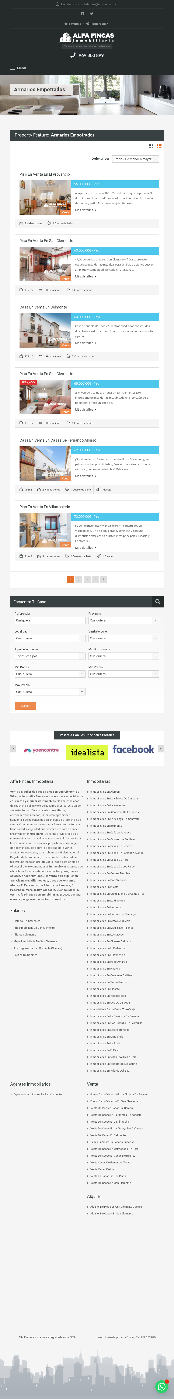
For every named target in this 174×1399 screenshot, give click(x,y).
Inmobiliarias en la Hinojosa (107, 900)
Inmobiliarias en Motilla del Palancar (112, 927)
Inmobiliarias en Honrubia (106, 907)
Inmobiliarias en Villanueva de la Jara (113, 1057)
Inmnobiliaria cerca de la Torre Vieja (112, 1009)
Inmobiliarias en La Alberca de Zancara (114, 798)
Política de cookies (25, 955)
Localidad (21, 631)
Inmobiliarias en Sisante (105, 989)
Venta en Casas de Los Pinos (108, 1176)
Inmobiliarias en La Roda (105, 1043)
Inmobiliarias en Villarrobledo (108, 995)
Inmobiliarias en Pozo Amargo (108, 961)
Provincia (94, 613)
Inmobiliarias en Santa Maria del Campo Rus (117, 893)
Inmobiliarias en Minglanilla (106, 1036)
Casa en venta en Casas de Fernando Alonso (58, 440)
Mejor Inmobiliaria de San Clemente (35, 941)
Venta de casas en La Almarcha (109, 1121)
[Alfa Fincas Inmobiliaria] (87, 38)
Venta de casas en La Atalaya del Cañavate (116, 1128)
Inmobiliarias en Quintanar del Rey (111, 975)
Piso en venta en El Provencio (45, 174)
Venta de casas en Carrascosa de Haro (114, 1148)
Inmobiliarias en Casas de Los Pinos (112, 866)
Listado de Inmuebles (27, 921)
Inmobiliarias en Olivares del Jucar (111, 941)
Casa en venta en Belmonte (43, 307)
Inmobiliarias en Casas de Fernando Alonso (117, 852)
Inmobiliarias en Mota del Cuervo (110, 921)
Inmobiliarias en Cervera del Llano (111, 873)
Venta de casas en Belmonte (108, 1135)
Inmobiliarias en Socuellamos (108, 982)
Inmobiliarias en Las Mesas (107, 934)
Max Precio (22, 685)
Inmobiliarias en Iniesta (104, 887)
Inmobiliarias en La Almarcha (107, 805)
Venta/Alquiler (98, 631)
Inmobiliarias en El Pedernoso (108, 948)
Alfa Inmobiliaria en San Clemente (34, 927)
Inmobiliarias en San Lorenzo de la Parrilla (116, 1023)
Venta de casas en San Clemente (110, 1182)
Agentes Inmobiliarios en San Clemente (38, 1094)
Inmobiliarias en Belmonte (106, 825)
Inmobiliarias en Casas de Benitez (111, 846)
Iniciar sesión (99, 24)
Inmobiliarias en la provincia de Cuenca (114, 1016)
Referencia (22, 613)
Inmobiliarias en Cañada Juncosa (110, 832)
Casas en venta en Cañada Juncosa (112, 1142)
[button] (161, 1386)
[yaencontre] (41, 750)
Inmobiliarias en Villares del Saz (109, 1070)
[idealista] (87, 752)
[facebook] (133, 749)
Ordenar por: (100, 158)
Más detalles (84, 210)
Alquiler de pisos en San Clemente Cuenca (116, 1206)
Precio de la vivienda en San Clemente (114, 1101)
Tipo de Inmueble (26, 649)
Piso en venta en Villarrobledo (45, 507)
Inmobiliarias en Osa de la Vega (110, 1002)
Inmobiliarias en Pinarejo (105, 968)
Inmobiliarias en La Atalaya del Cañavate (114, 818)
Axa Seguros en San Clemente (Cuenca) (38, 948)
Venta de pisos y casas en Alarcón (111, 1108)
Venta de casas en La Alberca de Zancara (116, 1114)
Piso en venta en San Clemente (46, 240)
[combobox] (135, 159)
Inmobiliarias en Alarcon (105, 791)
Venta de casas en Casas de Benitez (112, 1155)
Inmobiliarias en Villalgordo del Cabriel (114, 1063)
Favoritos (75, 24)
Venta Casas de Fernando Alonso (110, 1162)
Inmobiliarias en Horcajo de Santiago (113, 914)
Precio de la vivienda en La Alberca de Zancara (119, 1094)
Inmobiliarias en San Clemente (108, 880)
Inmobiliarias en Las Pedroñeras (109, 1029)
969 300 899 (91, 55)
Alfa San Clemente (25, 934)
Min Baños (22, 667)
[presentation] (13, 748)
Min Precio (95, 667)
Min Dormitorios (99, 649)
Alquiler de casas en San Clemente (111, 1213)
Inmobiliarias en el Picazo (105, 1050)
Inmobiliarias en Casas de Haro (109, 859)
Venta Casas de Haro (103, 1169)
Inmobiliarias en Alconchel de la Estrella (115, 812)
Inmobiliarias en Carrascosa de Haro (112, 839)
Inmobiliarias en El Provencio (107, 955)
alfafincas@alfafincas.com (100, 4)
